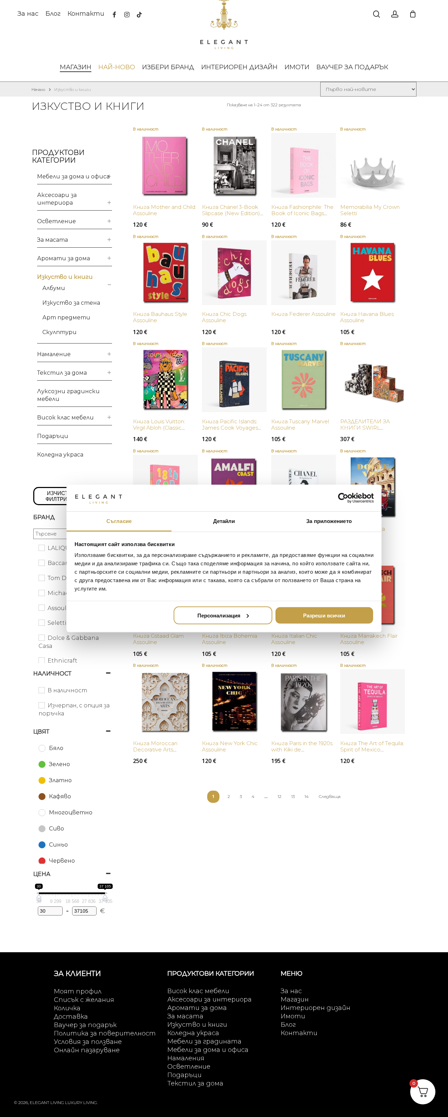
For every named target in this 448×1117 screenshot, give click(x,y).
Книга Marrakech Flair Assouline (369, 638)
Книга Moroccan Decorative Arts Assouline (155, 749)
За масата (52, 239)
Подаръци (52, 436)
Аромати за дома (63, 258)
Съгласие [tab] (119, 521)
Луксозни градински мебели (68, 395)
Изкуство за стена (71, 302)
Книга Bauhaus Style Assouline (160, 317)
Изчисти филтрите (60, 496)
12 (279, 796)
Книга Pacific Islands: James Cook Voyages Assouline (230, 427)
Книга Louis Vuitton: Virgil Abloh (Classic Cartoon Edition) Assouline (159, 431)
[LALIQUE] (41, 547)
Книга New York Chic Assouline (230, 746)
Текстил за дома (62, 372)
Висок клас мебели (65, 417)
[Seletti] (41, 622)
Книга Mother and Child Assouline (164, 210)
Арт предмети (66, 317)
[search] (376, 14)
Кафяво (60, 796)
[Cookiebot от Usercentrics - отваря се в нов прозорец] (343, 498)
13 (293, 796)
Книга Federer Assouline (303, 314)
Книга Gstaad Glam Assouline (158, 638)
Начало (38, 89)
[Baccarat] (41, 562)
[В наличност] (41, 690)
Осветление (56, 221)
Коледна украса (60, 454)
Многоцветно (70, 812)
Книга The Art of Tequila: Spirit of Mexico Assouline (372, 749)
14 (306, 796)
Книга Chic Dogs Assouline (224, 317)
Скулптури (59, 332)
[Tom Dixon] (41, 577)
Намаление (54, 354)
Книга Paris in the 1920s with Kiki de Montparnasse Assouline (302, 749)
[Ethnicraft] (41, 660)
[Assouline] (41, 607)
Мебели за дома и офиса (73, 176)
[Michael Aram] (41, 592)
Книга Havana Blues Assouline (367, 317)
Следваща (329, 796)
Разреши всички (324, 615)
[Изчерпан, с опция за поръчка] (41, 705)
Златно (60, 780)
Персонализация (218, 615)
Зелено (59, 764)
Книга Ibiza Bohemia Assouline (229, 638)
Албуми (53, 288)
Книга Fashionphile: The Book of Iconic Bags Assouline (302, 213)
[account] (395, 14)
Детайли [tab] (224, 521)
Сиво (56, 828)
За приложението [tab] (329, 521)
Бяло (56, 748)
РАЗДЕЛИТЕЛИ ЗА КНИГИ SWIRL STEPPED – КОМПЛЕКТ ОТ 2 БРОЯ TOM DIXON (372, 431)
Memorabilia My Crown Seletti (370, 210)
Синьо (58, 844)
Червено (62, 860)
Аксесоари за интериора (57, 199)
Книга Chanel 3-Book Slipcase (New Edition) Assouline (231, 213)
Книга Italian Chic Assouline (294, 638)
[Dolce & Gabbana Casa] (41, 637)
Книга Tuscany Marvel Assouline (300, 424)
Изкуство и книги (65, 277)
